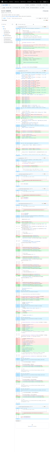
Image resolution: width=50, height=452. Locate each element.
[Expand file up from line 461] (18, 126)
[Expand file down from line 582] (18, 155)
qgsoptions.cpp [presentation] (7, 32)
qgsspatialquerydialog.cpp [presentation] (9, 40)
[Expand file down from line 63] (18, 171)
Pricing (34, 1)
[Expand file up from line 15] (18, 175)
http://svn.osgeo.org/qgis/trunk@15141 (12, 16)
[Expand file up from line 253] (18, 217)
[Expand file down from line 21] (18, 186)
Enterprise (29, 1)
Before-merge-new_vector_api (17, 18)
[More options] (47, 27)
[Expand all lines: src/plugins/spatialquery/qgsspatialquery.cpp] (32, 174)
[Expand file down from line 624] (18, 358)
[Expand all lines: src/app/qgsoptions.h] (27, 158)
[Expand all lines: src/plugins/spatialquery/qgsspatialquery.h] (32, 188)
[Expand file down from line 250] (18, 125)
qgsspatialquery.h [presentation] (8, 39)
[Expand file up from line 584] (18, 291)
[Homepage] (2, 2)
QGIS (6, 5)
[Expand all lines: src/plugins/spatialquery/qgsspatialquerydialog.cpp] (32, 203)
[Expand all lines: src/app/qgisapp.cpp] (26, 26)
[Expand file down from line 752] (18, 404)
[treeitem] (7, 34)
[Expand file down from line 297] (18, 290)
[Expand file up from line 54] (18, 73)
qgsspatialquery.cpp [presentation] (8, 37)
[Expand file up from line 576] (18, 143)
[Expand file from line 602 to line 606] (18, 318)
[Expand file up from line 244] (18, 108)
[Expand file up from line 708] (18, 359)
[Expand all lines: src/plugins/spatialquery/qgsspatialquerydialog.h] (32, 406)
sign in (31, 426)
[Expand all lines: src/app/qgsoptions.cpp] (27, 70)
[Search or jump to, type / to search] (38, 2)
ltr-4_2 (9, 18)
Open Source (23, 1)
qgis (4, 5)
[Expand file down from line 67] (18, 107)
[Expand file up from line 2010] (18, 40)
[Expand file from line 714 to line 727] (18, 375)
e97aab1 (40, 18)
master (4, 18)
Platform (6, 1)
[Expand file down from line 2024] (18, 68)
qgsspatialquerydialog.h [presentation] (9, 42)
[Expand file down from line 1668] (18, 39)
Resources (17, 1)
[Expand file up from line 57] (18, 160)
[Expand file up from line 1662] (18, 28)
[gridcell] (32, 28)
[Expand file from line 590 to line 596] (18, 306)
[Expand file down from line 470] (18, 142)
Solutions (11, 1)
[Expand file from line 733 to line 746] (18, 390)
